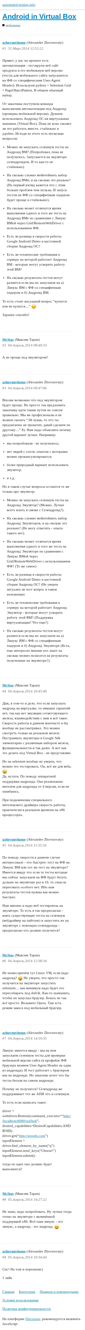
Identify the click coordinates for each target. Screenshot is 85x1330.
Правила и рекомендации (59, 1292)
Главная (8, 1292)
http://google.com (32, 1136)
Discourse (33, 1319)
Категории (27, 1292)
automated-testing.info (18, 5)
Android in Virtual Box (39, 16)
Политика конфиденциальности (26, 1309)
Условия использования (20, 1300)
